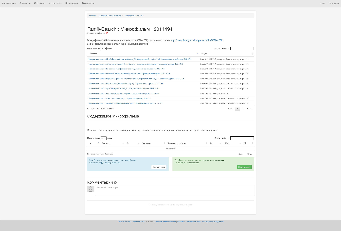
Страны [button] (39, 3)
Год (211, 143)
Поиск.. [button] (25, 3)
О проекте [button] (88, 3)
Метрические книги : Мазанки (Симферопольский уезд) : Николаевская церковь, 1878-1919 (126, 103)
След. (249, 108)
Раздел (204, 53)
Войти (322, 3)
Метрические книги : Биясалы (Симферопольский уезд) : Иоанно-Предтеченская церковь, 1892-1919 (129, 73)
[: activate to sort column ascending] (247, 143)
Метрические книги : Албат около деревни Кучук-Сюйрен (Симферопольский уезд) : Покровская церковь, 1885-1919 (136, 64)
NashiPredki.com (124, 221)
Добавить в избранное (96, 33)
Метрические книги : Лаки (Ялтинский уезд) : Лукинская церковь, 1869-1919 (120, 98)
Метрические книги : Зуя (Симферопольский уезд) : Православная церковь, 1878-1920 (123, 88)
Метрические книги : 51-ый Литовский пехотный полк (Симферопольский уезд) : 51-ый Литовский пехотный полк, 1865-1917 (140, 59)
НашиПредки (9, 3)
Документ (106, 143)
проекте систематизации (213, 160)
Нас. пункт (146, 143)
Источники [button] (55, 3)
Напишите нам (138, 221)
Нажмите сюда (159, 167)
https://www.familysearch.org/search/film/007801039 (196, 40)
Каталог (93, 53)
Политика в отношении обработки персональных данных (200, 221)
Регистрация (334, 3)
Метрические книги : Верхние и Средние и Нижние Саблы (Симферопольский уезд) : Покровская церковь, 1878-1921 (136, 78)
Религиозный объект (177, 143)
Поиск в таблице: (222, 48)
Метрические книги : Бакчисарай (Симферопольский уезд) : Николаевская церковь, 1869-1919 (127, 68)
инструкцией (192, 162)
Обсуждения (72, 3)
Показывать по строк (99, 48)
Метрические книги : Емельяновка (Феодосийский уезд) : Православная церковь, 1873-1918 (126, 83)
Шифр (227, 143)
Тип (128, 143)
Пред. (230, 108)
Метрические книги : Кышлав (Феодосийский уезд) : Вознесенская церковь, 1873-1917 (124, 93)
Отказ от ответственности (165, 221)
